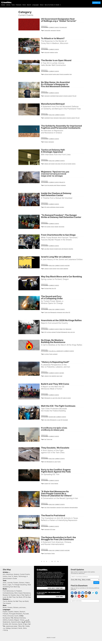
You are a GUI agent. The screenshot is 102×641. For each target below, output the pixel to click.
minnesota (59, 312)
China (48, 507)
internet (58, 30)
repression (53, 30)
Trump (46, 312)
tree (71, 74)
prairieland (53, 96)
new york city (71, 332)
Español (10, 611)
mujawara (63, 185)
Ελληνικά (10, 616)
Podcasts (18, 5)
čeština (5, 620)
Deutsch (22, 611)
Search (29, 5)
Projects (62, 182)
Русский (26, 614)
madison (52, 52)
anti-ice (65, 163)
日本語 (21, 616)
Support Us (96, 2)
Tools (13, 5)
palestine (65, 268)
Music (5, 585)
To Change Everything (19, 585)
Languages (35, 5)
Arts (4, 574)
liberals (56, 483)
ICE (62, 163)
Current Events (54, 27)
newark (53, 163)
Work (16, 593)
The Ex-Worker (7, 601)
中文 (12, 618)
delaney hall (47, 163)
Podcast (5, 599)
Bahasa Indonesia (20, 618)
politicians (52, 207)
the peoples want (51, 185)
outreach (53, 332)
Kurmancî (15, 628)
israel (50, 268)
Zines (4, 582)
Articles (5, 572)
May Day (51, 288)
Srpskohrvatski (16, 622)
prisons (58, 207)
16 (52, 561)
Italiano (16, 611)
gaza (58, 376)
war (51, 439)
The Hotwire (7, 603)
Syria (45, 185)
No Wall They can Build (20, 601)
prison (52, 226)
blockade (65, 420)
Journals (10, 582)
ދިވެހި (4, 628)
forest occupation (64, 74)
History (67, 265)
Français (5, 614)
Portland (46, 288)
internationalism (73, 507)
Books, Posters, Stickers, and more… (15, 607)
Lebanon (46, 268)
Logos (9, 585)
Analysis (51, 114)
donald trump (57, 248)
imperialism (53, 507)
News (16, 576)
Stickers (21, 582)
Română (5, 624)
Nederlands (6, 622)
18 (58, 561)
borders (70, 163)
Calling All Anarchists (56, 351)
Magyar (16, 620)
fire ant (74, 96)
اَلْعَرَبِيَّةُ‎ (23, 622)
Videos (27, 582)
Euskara (10, 620)
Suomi (16, 616)
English (5, 611)
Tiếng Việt (21, 626)
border (50, 74)
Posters (15, 582)
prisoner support (67, 96)
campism (58, 507)
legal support (59, 96)
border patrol (55, 74)
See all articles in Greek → (53, 5)
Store (24, 5)
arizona (46, 74)
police (56, 52)
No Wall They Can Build (14, 597)
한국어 (28, 622)
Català (27, 626)
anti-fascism (65, 248)
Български (6, 618)
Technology (63, 27)
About (42, 5)
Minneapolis (53, 312)
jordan (61, 268)
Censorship (47, 30)
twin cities (65, 312)
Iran (49, 312)
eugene (46, 483)
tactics (73, 163)
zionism (54, 268)
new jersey (58, 163)
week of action (67, 398)
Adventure (52, 416)
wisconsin (46, 52)
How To (10, 576)
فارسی (27, 620)
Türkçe (22, 620)
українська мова (11, 626)
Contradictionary (8, 593)
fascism (52, 248)
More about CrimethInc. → (56, 588)
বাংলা (10, 624)
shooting (70, 248)
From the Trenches (65, 329)
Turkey (53, 553)
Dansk (20, 624)
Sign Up (96, 582)
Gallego (8, 628)
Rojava (58, 185)
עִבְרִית (25, 624)
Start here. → (60, 596)
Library (8, 5)
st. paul (53, 398)
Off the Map (27, 597)
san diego (46, 248)
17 (55, 561)
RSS (9, 572)
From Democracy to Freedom (12, 591)
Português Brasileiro (15, 614)
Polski (5, 616)
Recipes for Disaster (9, 595)
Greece (46, 142)
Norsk (20, 628)
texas (51, 118)
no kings (48, 332)
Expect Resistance (24, 593)
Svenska (14, 624)
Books (3, 5)
